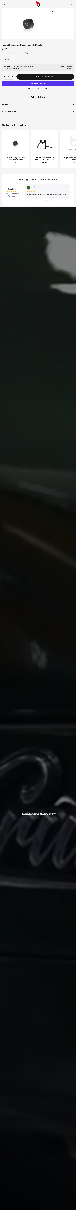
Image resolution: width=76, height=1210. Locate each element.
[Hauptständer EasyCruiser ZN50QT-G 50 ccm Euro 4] (44, 143)
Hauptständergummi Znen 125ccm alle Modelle (15, 159)
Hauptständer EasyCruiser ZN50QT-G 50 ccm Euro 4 (44, 159)
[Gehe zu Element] (37, 41)
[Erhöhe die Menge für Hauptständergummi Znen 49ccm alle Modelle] (13, 76)
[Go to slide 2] (47, 200)
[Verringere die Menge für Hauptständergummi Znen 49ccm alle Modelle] (4, 76)
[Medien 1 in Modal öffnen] (53, 12)
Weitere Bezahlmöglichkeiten (38, 88)
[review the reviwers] (67, 186)
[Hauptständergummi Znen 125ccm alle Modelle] (15, 143)
